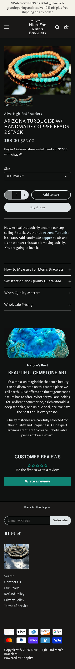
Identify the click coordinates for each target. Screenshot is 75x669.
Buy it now (37, 207)
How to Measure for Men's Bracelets (34, 269)
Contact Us (12, 582)
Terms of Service (16, 606)
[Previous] (9, 70)
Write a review (37, 481)
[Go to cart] (66, 27)
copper (47, 238)
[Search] (57, 27)
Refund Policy (14, 594)
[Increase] (25, 195)
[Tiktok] (19, 533)
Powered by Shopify (18, 658)
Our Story (11, 588)
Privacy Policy (14, 600)
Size (7, 169)
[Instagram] (13, 533)
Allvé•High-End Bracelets (23, 114)
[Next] (65, 70)
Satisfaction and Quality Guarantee (32, 281)
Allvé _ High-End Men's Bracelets (37, 27)
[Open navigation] (6, 27)
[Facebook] (7, 533)
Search (9, 576)
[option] (37, 70)
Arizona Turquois (55, 233)
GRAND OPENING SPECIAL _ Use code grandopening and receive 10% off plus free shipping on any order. (37, 7)
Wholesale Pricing (18, 305)
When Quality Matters (22, 293)
